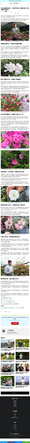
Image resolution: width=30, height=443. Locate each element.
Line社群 (15, 424)
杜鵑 (9, 311)
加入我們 (15, 403)
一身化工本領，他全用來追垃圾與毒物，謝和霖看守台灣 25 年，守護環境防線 (22, 361)
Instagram (15, 428)
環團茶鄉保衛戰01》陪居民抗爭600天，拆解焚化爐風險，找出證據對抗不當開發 (7, 388)
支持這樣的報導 (15, 323)
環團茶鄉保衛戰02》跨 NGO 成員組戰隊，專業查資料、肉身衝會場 (22, 373)
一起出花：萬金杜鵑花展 (7, 46)
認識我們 (15, 400)
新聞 (15, 413)
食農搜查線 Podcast (15, 417)
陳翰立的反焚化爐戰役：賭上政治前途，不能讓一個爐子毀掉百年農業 (22, 387)
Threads (15, 426)
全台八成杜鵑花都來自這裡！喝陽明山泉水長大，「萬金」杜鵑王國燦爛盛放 (12, 307)
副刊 (15, 416)
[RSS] (16, 437)
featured (5, 311)
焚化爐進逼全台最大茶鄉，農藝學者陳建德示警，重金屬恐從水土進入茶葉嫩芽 (7, 361)
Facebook (15, 427)
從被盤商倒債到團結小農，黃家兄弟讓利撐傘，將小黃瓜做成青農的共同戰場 (7, 374)
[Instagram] (13, 437)
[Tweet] (4, 442)
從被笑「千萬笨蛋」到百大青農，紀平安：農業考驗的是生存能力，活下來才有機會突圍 (22, 349)
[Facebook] (12, 437)
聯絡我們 (15, 402)
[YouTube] (15, 437)
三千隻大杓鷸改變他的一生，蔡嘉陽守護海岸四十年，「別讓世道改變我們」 (7, 350)
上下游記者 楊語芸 (3, 11)
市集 (15, 414)
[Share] (11, 442)
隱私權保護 (15, 406)
